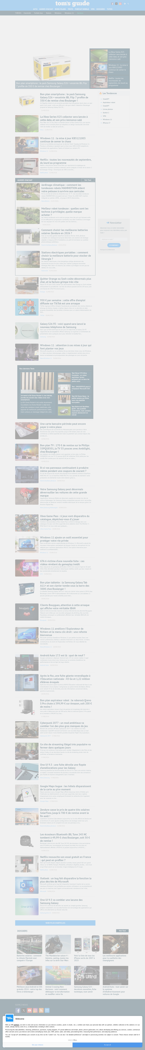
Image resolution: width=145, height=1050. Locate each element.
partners (16, 1025)
